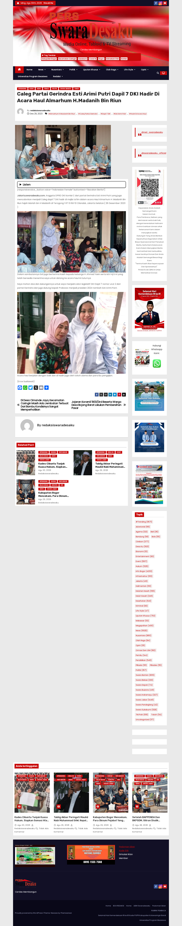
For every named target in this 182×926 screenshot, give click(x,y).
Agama (142, 531)
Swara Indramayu (147, 694)
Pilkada (141, 665)
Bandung (142, 536)
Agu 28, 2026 (142, 825)
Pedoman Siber (127, 846)
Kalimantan (143, 586)
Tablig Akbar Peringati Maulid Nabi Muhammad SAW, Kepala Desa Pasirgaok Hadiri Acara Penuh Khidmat (71, 822)
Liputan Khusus (91, 69)
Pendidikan (144, 660)
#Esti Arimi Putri (120, 114)
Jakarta (142, 581)
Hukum (53, 452)
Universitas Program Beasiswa (32, 76)
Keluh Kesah (44, 456)
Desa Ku (111, 452)
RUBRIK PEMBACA (158, 910)
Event (32, 89)
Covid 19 (92, 59)
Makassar (142, 620)
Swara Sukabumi (146, 709)
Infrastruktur (144, 576)
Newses (54, 913)
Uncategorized (145, 719)
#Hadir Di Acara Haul (137, 114)
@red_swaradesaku (152, 132)
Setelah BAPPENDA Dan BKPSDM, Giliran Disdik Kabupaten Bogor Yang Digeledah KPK (146, 822)
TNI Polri (142, 714)
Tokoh (76, 89)
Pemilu (46, 89)
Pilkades (156, 665)
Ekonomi (142, 551)
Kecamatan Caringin (67, 59)
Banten (124, 59)
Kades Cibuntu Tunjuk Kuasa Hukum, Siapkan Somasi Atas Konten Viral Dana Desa (31, 820)
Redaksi (57, 76)
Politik (73, 69)
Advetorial (143, 526)
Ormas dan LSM (146, 650)
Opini (144, 69)
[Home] (19, 69)
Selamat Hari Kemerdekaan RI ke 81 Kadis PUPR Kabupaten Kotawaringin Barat (132, 915)
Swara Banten (145, 675)
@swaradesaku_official (153, 153)
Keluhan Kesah (145, 591)
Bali (154, 531)
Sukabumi (82, 59)
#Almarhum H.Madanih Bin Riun (61, 114)
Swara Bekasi (144, 680)
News (41, 69)
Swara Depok (144, 685)
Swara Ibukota (65, 89)
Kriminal (142, 606)
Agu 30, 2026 (44, 470)
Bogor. (101, 59)
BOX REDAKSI (118, 905)
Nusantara (56, 69)
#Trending (22, 89)
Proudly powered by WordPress (29, 913)
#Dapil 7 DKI (105, 114)
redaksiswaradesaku (40, 110)
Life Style (129, 69)
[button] (158, 73)
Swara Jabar (44, 460)
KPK (62, 485)
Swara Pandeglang (147, 704)
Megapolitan (144, 625)
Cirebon (142, 541)
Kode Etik (124, 850)
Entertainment (145, 556)
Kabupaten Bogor (49, 59)
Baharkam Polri (112, 59)
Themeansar (66, 913)
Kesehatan (143, 601)
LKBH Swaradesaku (142, 905)
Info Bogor (63, 452)
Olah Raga (111, 69)
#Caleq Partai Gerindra (87, 114)
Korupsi (54, 485)
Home (30, 69)
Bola (156, 536)
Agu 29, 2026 (101, 470)
